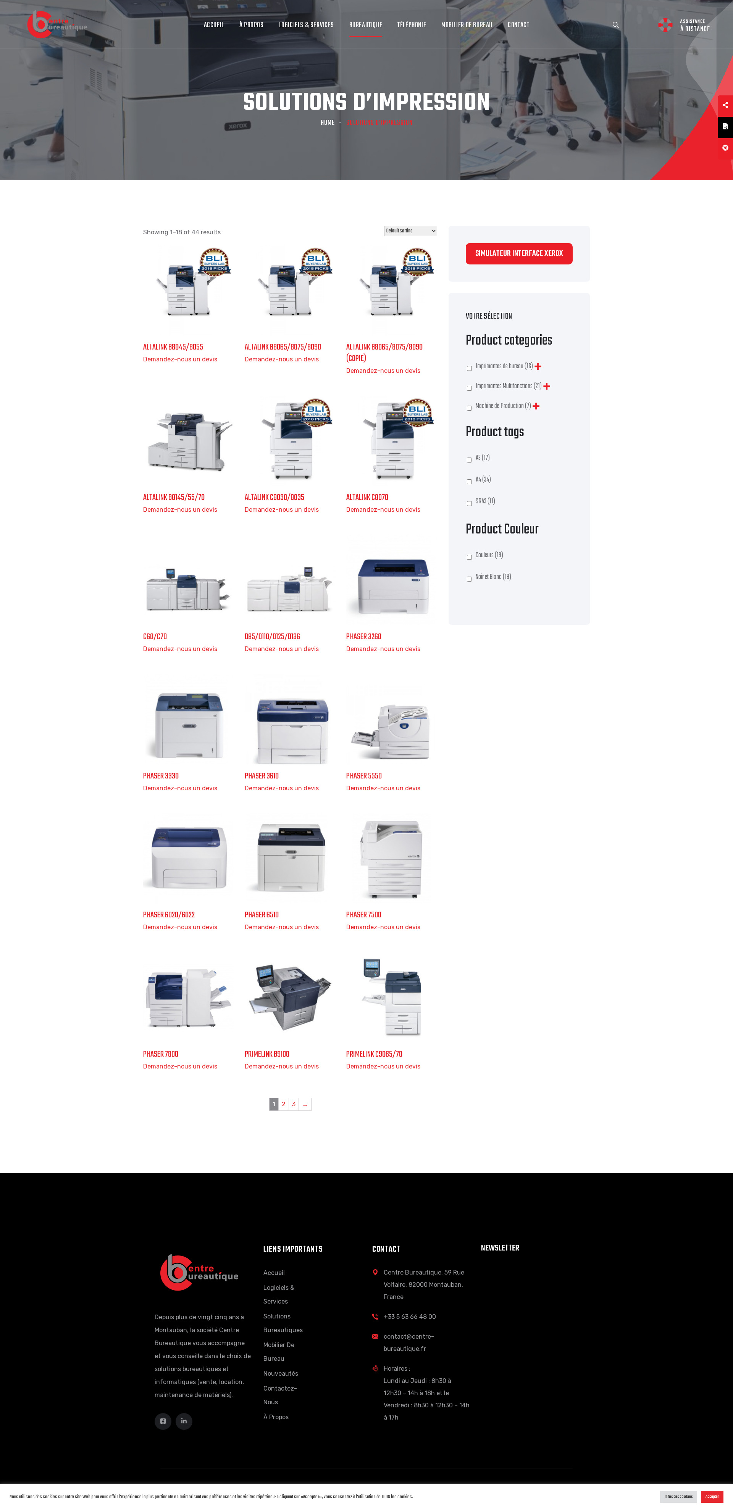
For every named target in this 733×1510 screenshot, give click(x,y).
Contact (518, 25)
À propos (251, 25)
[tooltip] (725, 106)
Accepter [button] (712, 1496)
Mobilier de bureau (466, 25)
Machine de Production (503, 406)
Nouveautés (280, 1373)
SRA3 (485, 501)
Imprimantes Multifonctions (509, 386)
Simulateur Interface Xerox (519, 253)
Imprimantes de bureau (504, 366)
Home (328, 123)
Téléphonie (411, 25)
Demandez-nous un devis (180, 359)
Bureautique (366, 25)
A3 (483, 458)
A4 (483, 479)
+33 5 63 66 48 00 (410, 1316)
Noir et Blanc (493, 577)
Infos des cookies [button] (679, 1496)
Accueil (214, 25)
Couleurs (489, 555)
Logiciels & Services (306, 25)
